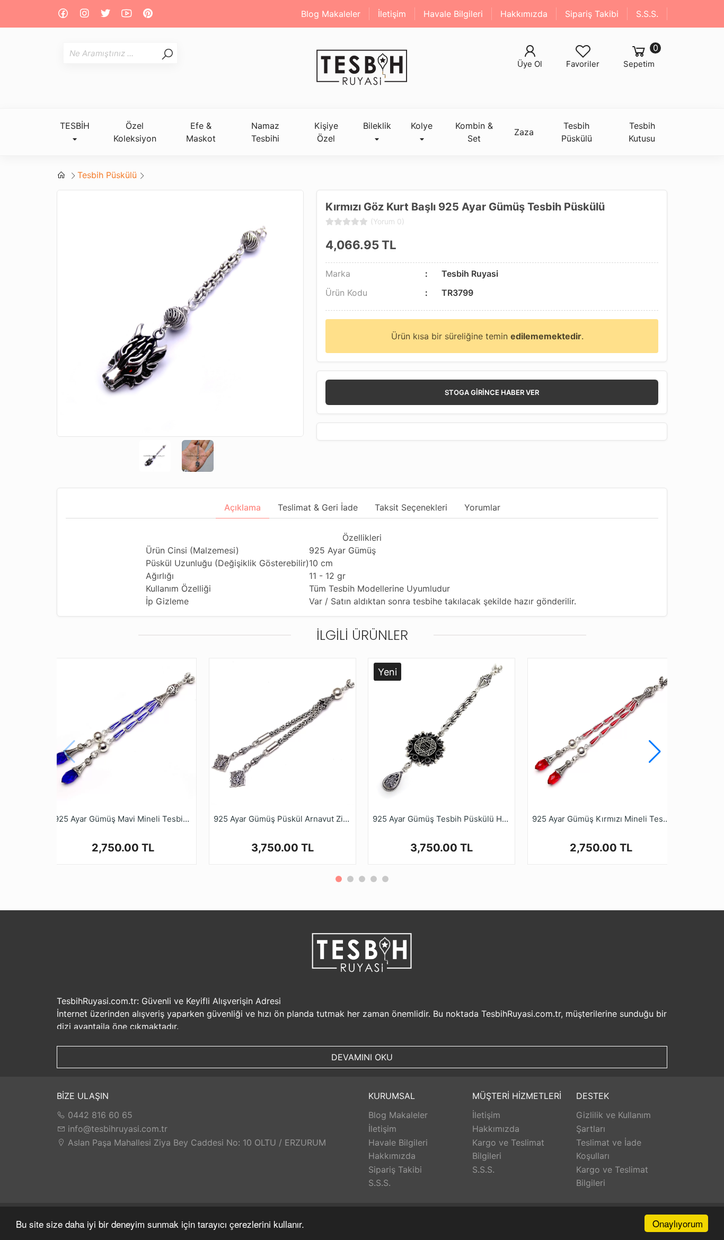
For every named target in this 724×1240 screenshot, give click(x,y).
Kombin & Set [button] (474, 132)
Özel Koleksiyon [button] (134, 132)
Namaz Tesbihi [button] (265, 132)
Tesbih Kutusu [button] (642, 132)
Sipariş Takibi (592, 13)
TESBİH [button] (75, 125)
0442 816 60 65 (99, 1115)
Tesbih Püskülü (107, 175)
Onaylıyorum (677, 1223)
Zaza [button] (524, 132)
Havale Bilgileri (453, 13)
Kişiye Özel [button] (326, 132)
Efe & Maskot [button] (201, 132)
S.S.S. (647, 13)
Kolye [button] (421, 125)
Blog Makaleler (330, 13)
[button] (655, 751)
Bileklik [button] (377, 125)
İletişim (392, 13)
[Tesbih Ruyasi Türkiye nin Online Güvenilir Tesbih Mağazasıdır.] (362, 67)
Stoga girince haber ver (492, 392)
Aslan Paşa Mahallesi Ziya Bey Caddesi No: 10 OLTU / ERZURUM (195, 1142)
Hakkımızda (524, 13)
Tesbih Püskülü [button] (576, 132)
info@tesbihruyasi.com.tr (117, 1128)
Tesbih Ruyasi (470, 273)
